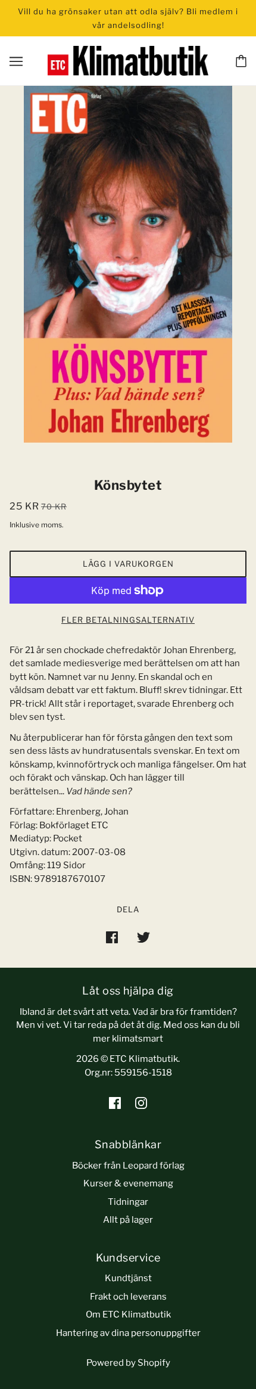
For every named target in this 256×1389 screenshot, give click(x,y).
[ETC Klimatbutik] (128, 60)
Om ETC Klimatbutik (128, 1314)
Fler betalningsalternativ (128, 619)
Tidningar (128, 1202)
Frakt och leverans (128, 1296)
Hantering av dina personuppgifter (128, 1333)
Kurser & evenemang (128, 1183)
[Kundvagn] (241, 61)
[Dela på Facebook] (111, 937)
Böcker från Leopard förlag (128, 1165)
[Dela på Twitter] (143, 937)
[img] (115, 1103)
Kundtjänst (128, 1278)
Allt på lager (128, 1219)
